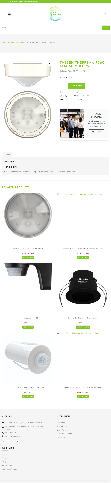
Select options (83, 327)
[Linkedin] (17, 441)
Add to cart (77, 86)
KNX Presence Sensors (16, 43)
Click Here (96, 132)
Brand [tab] (8, 154)
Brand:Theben (77, 99)
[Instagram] (13, 441)
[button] (9, 14)
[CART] (105, 14)
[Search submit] (106, 28)
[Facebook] (8, 441)
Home (4, 43)
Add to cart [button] (28, 258)
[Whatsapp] (3, 441)
